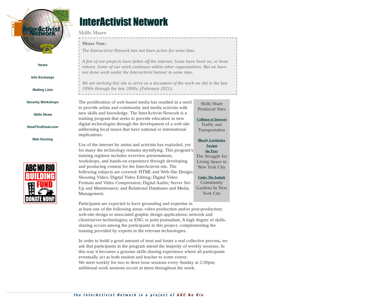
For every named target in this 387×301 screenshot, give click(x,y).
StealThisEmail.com (42, 127)
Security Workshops (43, 102)
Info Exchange (42, 77)
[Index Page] (40, 29)
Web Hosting (42, 139)
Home (42, 65)
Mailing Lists (43, 89)
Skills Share (43, 114)
